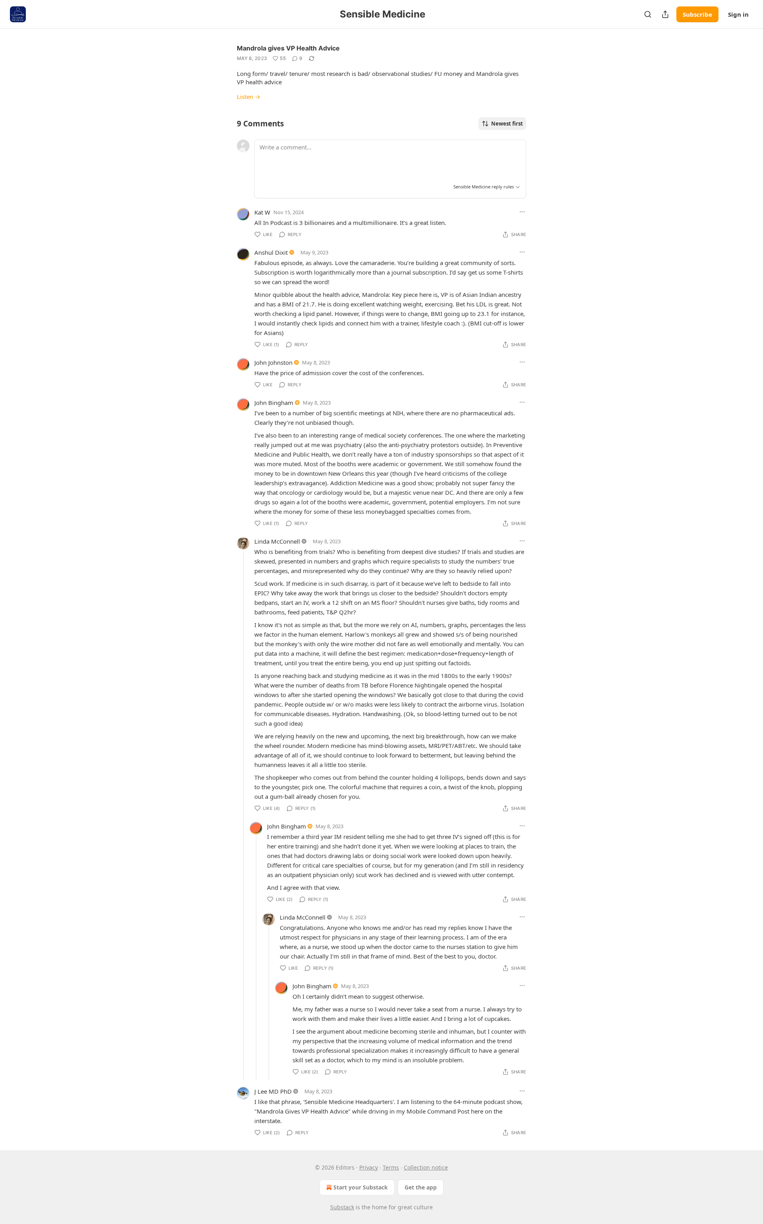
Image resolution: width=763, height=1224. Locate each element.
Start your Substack (360, 1187)
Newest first (507, 123)
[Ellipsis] (522, 211)
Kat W (262, 212)
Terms (391, 1167)
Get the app (421, 1187)
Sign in (738, 14)
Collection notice (426, 1167)
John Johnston (273, 362)
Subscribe (697, 14)
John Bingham (273, 403)
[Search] (648, 14)
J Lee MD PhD (273, 1091)
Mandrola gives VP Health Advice (288, 48)
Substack (342, 1207)
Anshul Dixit (271, 252)
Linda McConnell (277, 541)
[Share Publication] (665, 14)
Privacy (368, 1167)
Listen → (248, 97)
